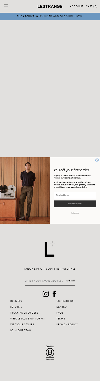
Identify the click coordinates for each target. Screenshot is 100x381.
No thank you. (75, 213)
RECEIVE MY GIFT (75, 204)
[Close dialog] (97, 160)
